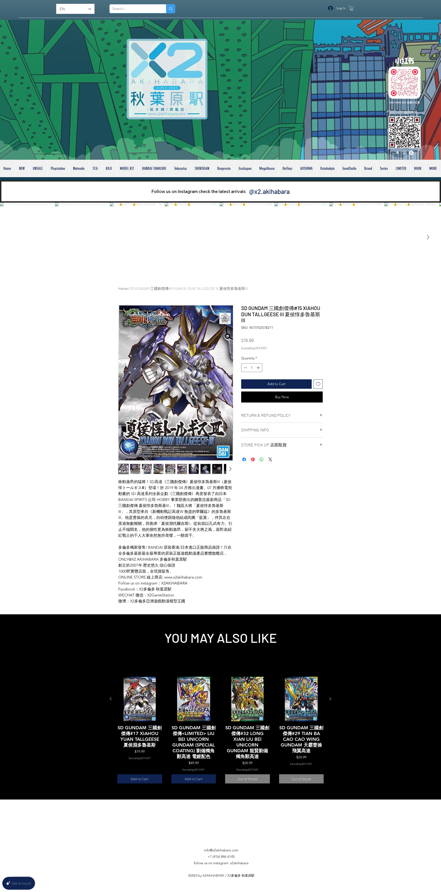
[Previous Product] (110, 699)
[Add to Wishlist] (318, 396)
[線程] (411, 153)
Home (123, 288)
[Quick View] (139, 699)
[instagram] (404, 153)
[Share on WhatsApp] (261, 471)
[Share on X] (270, 471)
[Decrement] (245, 379)
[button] (351, 8)
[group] (220, 730)
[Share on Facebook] (244, 471)
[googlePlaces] (397, 153)
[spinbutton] (252, 379)
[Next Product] (330, 699)
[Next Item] (428, 237)
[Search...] (170, 8)
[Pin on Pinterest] (253, 471)
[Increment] (259, 379)
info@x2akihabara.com (221, 850)
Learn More (275, 360)
